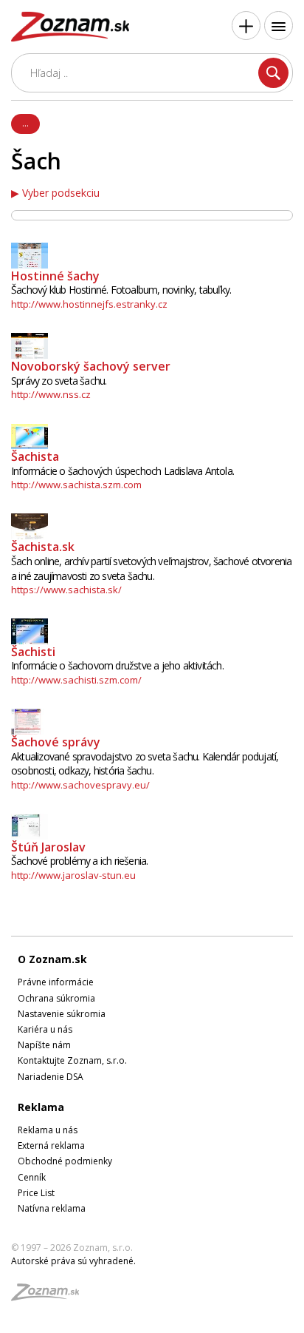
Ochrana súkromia (56, 998)
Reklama (41, 1107)
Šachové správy (55, 742)
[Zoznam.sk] (50, 1296)
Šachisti (33, 652)
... (25, 122)
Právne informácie (56, 982)
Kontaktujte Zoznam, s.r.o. (72, 1060)
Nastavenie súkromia (62, 1014)
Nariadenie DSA (50, 1076)
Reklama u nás (47, 1130)
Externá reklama (51, 1145)
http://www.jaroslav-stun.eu (73, 875)
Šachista (35, 456)
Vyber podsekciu (61, 193)
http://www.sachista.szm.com (76, 484)
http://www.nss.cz (51, 394)
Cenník (32, 1177)
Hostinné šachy (55, 276)
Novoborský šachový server (90, 366)
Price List (36, 1193)
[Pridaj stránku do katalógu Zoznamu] (246, 25)
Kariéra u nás (45, 1029)
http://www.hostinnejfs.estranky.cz (89, 304)
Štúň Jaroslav (48, 847)
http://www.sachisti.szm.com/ (76, 679)
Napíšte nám (44, 1045)
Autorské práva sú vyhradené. (73, 1261)
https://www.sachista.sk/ (66, 589)
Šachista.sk (43, 547)
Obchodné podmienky (65, 1161)
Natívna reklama (52, 1208)
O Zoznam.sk (52, 959)
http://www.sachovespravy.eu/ (80, 785)
